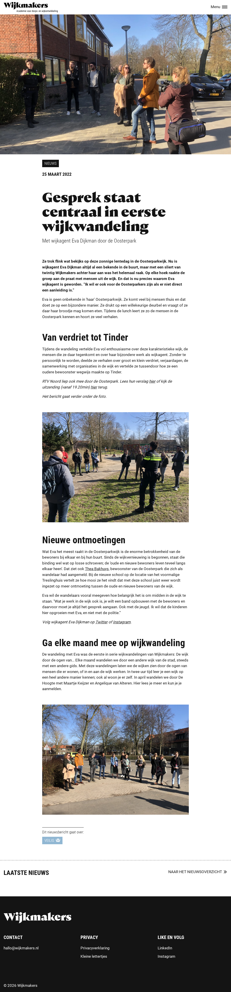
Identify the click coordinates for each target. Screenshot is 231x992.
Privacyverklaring (95, 948)
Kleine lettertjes (94, 956)
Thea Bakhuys (97, 569)
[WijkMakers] (31, 7)
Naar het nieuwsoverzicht (195, 871)
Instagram (166, 956)
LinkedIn (165, 948)
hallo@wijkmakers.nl (21, 948)
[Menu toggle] (224, 7)
